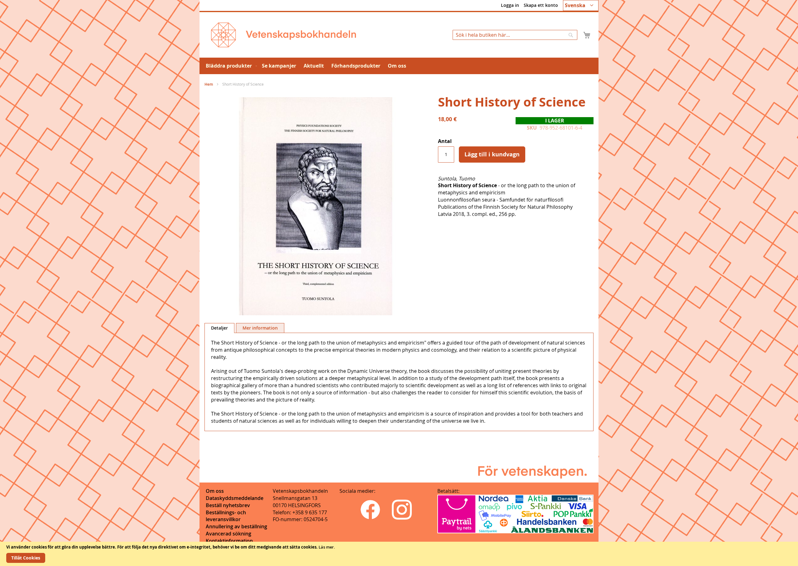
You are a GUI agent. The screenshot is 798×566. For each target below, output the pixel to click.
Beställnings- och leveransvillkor (226, 516)
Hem (208, 84)
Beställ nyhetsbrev (228, 505)
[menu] (399, 66)
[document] (399, 554)
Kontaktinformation (229, 540)
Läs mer (326, 547)
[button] (581, 5)
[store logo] (283, 34)
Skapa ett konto (541, 5)
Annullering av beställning (236, 526)
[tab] (219, 328)
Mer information (260, 328)
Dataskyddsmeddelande (234, 498)
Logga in (510, 5)
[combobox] (515, 35)
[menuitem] (230, 66)
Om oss (215, 491)
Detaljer (219, 328)
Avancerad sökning (228, 533)
